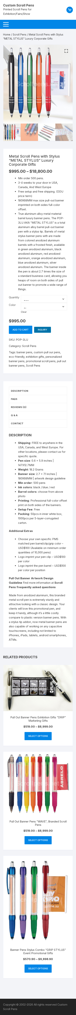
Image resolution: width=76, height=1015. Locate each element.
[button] (66, 51)
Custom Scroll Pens (18, 5)
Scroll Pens (19, 34)
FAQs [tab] (14, 398)
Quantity (14, 297)
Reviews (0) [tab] (18, 407)
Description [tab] (19, 390)
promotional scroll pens (41, 361)
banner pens (24, 352)
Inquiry (42, 329)
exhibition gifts (35, 356)
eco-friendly (16, 356)
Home (6, 34)
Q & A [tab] (14, 415)
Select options (38, 736)
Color (12, 305)
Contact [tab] (17, 423)
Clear (24, 312)
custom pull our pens (47, 352)
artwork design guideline (50, 478)
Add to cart (21, 329)
